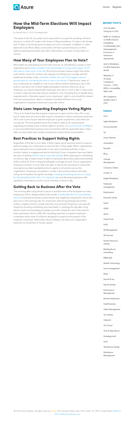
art (104, 132)
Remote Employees (111, 299)
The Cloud (107, 325)
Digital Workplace (110, 178)
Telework (107, 320)
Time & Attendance (111, 331)
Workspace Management (109, 353)
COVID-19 (107, 173)
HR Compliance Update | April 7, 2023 (110, 100)
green (106, 214)
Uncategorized (41, 32)
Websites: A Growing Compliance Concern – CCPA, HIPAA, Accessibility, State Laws (111, 83)
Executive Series (110, 198)
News (105, 274)
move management (111, 268)
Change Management (109, 160)
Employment (108, 192)
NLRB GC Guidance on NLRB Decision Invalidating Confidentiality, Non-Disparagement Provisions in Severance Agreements (112, 48)
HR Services (108, 235)
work (105, 342)
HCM (105, 225)
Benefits (106, 148)
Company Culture (110, 168)
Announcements (110, 127)
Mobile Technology (111, 263)
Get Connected (67, 389)
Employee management (108, 185)
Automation (108, 143)
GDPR (105, 208)
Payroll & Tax (108, 279)
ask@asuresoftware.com (70, 414)
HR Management (110, 230)
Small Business (109, 304)
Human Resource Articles (110, 242)
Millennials (107, 258)
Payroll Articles (109, 285)
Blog (105, 154)
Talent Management (111, 309)
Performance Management (109, 291)
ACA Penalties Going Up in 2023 (110, 29)
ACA (105, 116)
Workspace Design (111, 347)
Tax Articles (108, 315)
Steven (19, 32)
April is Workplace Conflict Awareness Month (111, 67)
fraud (105, 203)
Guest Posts (108, 219)
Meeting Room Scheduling (109, 250)
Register (117, 7)
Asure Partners (109, 138)
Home (106, 7)
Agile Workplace (110, 121)
